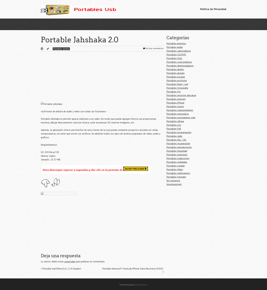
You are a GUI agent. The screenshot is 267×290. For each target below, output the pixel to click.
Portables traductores (177, 158)
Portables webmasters (178, 173)
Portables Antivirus (176, 43)
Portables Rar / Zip (176, 139)
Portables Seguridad (176, 150)
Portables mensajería (177, 113)
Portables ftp (173, 91)
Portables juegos (175, 106)
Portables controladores (179, 61)
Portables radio (174, 136)
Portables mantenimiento (179, 110)
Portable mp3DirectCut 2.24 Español (61, 268)
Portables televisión (176, 154)
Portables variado (175, 165)
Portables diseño (61, 48)
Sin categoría (173, 180)
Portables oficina (175, 121)
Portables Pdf (173, 128)
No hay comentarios (154, 48)
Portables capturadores (178, 50)
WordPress (142, 284)
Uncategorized (173, 184)
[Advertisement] (102, 79)
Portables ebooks (175, 73)
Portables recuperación (178, 143)
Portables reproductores (179, 147)
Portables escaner (175, 76)
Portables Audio (174, 47)
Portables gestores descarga (181, 95)
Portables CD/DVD (176, 54)
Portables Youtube (176, 176)
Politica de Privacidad (213, 9)
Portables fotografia (177, 87)
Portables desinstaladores (180, 65)
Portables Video (174, 169)
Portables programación (178, 132)
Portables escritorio (176, 80)
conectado (69, 261)
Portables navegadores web (180, 117)
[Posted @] (45, 48)
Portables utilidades (176, 162)
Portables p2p (173, 124)
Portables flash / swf (177, 84)
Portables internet (176, 99)
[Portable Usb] (78, 9)
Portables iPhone (175, 102)
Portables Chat (174, 58)
